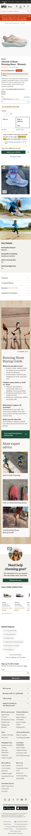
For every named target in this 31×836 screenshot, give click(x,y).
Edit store (4, 129)
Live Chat (4, 791)
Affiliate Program (6, 773)
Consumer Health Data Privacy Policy (15, 826)
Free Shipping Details (23, 737)
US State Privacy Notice (20, 824)
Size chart (27, 97)
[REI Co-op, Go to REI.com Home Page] (4, 6)
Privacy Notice (7, 824)
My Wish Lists (5, 722)
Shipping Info (20, 727)
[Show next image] (28, 40)
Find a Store (5, 789)
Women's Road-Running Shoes (11, 23)
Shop (10, 7)
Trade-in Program (6, 758)
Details (23, 139)
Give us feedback (11, 657)
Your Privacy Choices (22, 821)
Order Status (20, 714)
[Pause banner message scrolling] (29, 16)
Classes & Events (21, 750)
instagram (5, 799)
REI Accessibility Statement (15, 833)
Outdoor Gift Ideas (7, 735)
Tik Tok (9, 799)
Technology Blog (21, 776)
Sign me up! (15, 678)
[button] (15, 41)
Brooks (3, 59)
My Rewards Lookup (7, 719)
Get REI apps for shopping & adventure (15, 805)
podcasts (26, 799)
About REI (19, 765)
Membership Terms (15, 831)
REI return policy (15, 156)
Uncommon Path (21, 753)
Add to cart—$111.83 (13, 152)
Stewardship (20, 778)
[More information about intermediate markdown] (23, 70)
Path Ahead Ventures (22, 755)
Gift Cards (4, 737)
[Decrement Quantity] (2, 114)
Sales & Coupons (21, 735)
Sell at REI (4, 771)
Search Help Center (7, 786)
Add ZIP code (20, 129)
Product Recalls (8, 829)
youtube (21, 799)
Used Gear (4, 755)
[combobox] (15, 11)
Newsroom (19, 773)
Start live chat (16, 580)
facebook (13, 799)
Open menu (28, 6)
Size (2, 97)
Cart (24, 6)
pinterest (17, 799)
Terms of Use (7, 821)
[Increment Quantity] (11, 114)
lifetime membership (14, 142)
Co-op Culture (5, 768)
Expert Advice (20, 747)
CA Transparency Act (21, 829)
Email (2, 669)
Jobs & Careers (6, 765)
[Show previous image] (2, 40)
